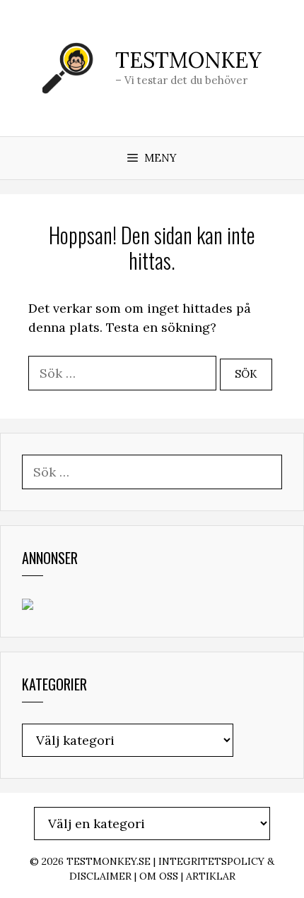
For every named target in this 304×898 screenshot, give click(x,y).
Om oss (158, 876)
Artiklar (210, 876)
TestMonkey (188, 60)
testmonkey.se (108, 861)
